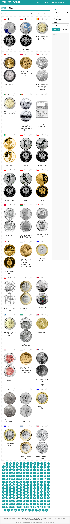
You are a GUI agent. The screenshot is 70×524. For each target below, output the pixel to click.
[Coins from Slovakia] (37, 349)
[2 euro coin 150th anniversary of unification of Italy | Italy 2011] (14, 94)
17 (13, 467)
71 (7, 479)
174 (24, 501)
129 (14, 491)
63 (27, 476)
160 (24, 498)
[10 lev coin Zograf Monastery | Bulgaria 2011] (30, 315)
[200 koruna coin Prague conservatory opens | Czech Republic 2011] (14, 278)
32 (17, 470)
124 (45, 488)
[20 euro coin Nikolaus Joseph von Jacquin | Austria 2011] (46, 426)
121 (34, 488)
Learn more (51, 522)
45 (13, 473)
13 (48, 463)
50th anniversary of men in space (9, 420)
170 (10, 501)
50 (31, 473)
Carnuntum (9, 235)
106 (31, 485)
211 (8, 510)
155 (7, 498)
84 (3, 482)
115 (14, 488)
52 (38, 473)
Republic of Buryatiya (42, 259)
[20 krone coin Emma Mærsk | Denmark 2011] (46, 315)
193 (41, 504)
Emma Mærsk (42, 332)
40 (45, 470)
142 (10, 494)
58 (10, 476)
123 (41, 488)
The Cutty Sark (42, 308)
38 (38, 470)
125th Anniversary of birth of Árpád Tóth (26, 236)
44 (10, 473)
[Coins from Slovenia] (5, 315)
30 (10, 470)
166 (45, 498)
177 (34, 501)
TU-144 (10, 49)
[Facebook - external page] (67, 2)
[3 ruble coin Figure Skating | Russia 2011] (14, 170)
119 (28, 488)
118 (24, 488)
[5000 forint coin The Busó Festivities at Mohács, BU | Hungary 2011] (30, 389)
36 (31, 470)
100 (10, 485)
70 (3, 479)
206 (38, 507)
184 (10, 504)
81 (41, 479)
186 (17, 504)
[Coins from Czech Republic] (37, 54)
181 (48, 501)
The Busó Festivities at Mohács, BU (26, 420)
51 (34, 473)
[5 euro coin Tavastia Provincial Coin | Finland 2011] (30, 426)
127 (7, 491)
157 (14, 498)
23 (34, 467)
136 (38, 491)
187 (21, 504)
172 (17, 501)
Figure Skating (9, 200)
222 (47, 510)
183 (7, 504)
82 (45, 479)
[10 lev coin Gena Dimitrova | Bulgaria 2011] (14, 54)
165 (41, 498)
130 (17, 491)
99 (7, 485)
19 (20, 467)
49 (27, 473)
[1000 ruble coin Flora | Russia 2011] (46, 170)
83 (48, 479)
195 (48, 504)
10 (38, 463)
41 (48, 470)
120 (31, 488)
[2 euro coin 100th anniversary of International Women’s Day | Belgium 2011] (46, 19)
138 (45, 491)
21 (27, 467)
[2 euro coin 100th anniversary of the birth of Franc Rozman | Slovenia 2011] (14, 315)
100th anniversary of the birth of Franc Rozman (10, 334)
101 (14, 485)
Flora (42, 200)
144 (17, 494)
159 (21, 498)
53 (41, 473)
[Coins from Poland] (21, 54)
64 (31, 476)
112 (3, 488)
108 (38, 485)
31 (13, 470)
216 (26, 510)
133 (28, 491)
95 (41, 482)
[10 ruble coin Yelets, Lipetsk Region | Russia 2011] (46, 389)
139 (48, 491)
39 (41, 470)
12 (45, 463)
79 (34, 479)
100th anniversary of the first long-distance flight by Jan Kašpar (42, 87)
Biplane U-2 (26, 49)
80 (38, 479)
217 (29, 510)
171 (14, 501)
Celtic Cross (9, 165)
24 (38, 467)
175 (28, 501)
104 (24, 485)
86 (10, 482)
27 (48, 467)
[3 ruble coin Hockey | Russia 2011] (30, 170)
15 (7, 467)
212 (12, 510)
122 (38, 488)
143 (14, 494)
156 (10, 498)
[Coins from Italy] (5, 94)
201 (21, 507)
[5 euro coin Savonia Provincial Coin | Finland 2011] (30, 278)
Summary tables (58, 2)
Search (56, 29)
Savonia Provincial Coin (25, 309)
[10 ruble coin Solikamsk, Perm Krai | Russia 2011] (14, 426)
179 (41, 501)
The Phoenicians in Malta (42, 235)
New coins (35, 2)
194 (45, 504)
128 (10, 491)
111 (48, 485)
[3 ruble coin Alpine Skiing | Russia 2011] (46, 135)
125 (48, 488)
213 (15, 510)
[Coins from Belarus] (37, 277)
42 (3, 473)
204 (31, 507)
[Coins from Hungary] (37, 94)
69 (48, 476)
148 (31, 494)
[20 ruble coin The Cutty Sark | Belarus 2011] (42, 292)
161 (28, 498)
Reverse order (45, 13)
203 (28, 507)
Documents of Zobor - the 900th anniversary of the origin (42, 382)
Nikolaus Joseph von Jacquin (42, 457)
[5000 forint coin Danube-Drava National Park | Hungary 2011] (46, 94)
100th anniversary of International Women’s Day (42, 38)
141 (7, 494)
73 (13, 479)
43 (7, 473)
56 (3, 476)
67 (41, 476)
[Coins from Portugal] (21, 94)
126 (3, 491)
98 (3, 485)
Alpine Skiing (42, 165)
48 (24, 473)
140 (3, 494)
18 (17, 467)
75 (20, 479)
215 (22, 510)
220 (40, 510)
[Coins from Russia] (5, 19)
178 (38, 501)
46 (17, 473)
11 (41, 463)
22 (31, 467)
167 (48, 498)
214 (19, 510)
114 (10, 488)
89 (20, 482)
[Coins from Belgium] (37, 19)
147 (28, 494)
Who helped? (37, 521)
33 (20, 470)
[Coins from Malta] (37, 204)
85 (7, 482)
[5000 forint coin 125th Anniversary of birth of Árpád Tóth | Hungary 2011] (30, 205)
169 (7, 501)
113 (7, 488)
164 (38, 498)
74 (17, 479)
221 (43, 510)
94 (38, 482)
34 (24, 470)
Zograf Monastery (26, 345)
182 (3, 504)
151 (41, 494)
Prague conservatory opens (10, 309)
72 (10, 479)
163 (34, 498)
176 (31, 501)
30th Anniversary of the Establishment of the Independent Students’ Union (26, 369)
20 (24, 467)
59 (13, 476)
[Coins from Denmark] (37, 315)
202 (24, 507)
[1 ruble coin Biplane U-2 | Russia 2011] (30, 19)
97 (48, 482)
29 (7, 470)
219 (36, 510)
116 (17, 488)
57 (7, 476)
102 (17, 485)
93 (34, 482)
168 (3, 501)
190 (31, 504)
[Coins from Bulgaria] (5, 54)
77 (27, 479)
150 (38, 494)
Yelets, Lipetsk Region (42, 407)
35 (27, 470)
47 (20, 473)
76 (24, 479)
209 (48, 507)
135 (34, 491)
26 (45, 467)
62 (24, 476)
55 (48, 473)
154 (3, 498)
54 (45, 473)
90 (24, 482)
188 (24, 504)
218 (33, 510)
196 (3, 507)
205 (34, 507)
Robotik (9, 380)
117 (21, 488)
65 (34, 476)
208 (45, 507)
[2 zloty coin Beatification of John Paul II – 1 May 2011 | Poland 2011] (30, 54)
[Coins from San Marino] (5, 389)
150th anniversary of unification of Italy (10, 112)
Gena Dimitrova (9, 84)
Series (3, 8)
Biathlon (25, 165)
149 (34, 494)
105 (28, 485)
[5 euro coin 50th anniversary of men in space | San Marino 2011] (14, 389)
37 (34, 470)
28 (3, 470)
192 (38, 504)
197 (7, 507)
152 (45, 494)
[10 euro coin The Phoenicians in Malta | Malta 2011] (42, 219)
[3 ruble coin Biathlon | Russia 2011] (30, 135)
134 (31, 491)
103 (21, 485)
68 (45, 476)
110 (45, 485)
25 (41, 467)
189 (28, 504)
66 (38, 476)
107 (34, 485)
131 (21, 491)
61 (20, 476)
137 (41, 491)
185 (14, 504)
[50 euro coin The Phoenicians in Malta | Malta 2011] (10, 256)
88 (17, 482)
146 (24, 494)
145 (21, 494)
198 (10, 507)
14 (3, 467)
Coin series (45, 2)
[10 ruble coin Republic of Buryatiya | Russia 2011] (42, 250)
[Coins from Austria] (5, 205)
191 (34, 504)
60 (17, 476)
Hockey (26, 200)
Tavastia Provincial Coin (25, 457)
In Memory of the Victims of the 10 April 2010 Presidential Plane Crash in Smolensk (25, 262)
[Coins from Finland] (21, 278)
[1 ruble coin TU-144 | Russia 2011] (14, 19)
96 (45, 482)
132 (24, 491)
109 (41, 485)
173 (21, 501)
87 (13, 482)
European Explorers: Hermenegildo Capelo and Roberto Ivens (26, 127)
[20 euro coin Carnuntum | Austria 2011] (14, 205)
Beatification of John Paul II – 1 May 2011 (26, 73)
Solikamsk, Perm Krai (9, 444)
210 (5, 510)
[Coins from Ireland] (5, 135)
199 (14, 507)
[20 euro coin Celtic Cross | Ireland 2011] (14, 135)
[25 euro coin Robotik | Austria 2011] (14, 350)
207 (41, 507)
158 (17, 498)
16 (10, 467)
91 (27, 482)
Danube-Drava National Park (42, 125)
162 (31, 498)
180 (45, 501)
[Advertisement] (60, 63)
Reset (65, 29)
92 (31, 482)
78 (31, 479)
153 (48, 494)
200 (17, 507)
